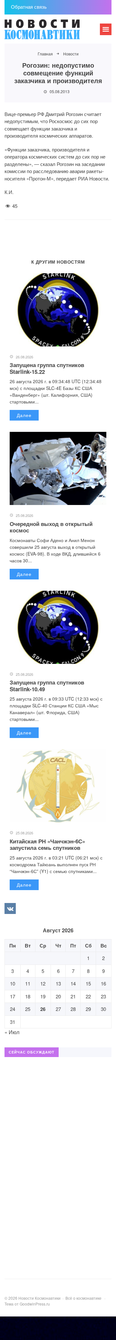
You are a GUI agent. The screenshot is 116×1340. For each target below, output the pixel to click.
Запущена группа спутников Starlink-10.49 (47, 685)
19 (42, 996)
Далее (24, 415)
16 (103, 983)
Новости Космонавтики (53, 32)
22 (88, 996)
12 (42, 983)
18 (27, 996)
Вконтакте (10, 908)
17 (12, 996)
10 (12, 983)
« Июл (12, 1032)
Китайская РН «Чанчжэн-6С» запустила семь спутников (47, 844)
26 (42, 1009)
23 (103, 996)
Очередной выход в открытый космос (51, 527)
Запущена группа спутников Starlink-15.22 (47, 368)
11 (27, 983)
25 (27, 1008)
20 (58, 996)
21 (73, 996)
